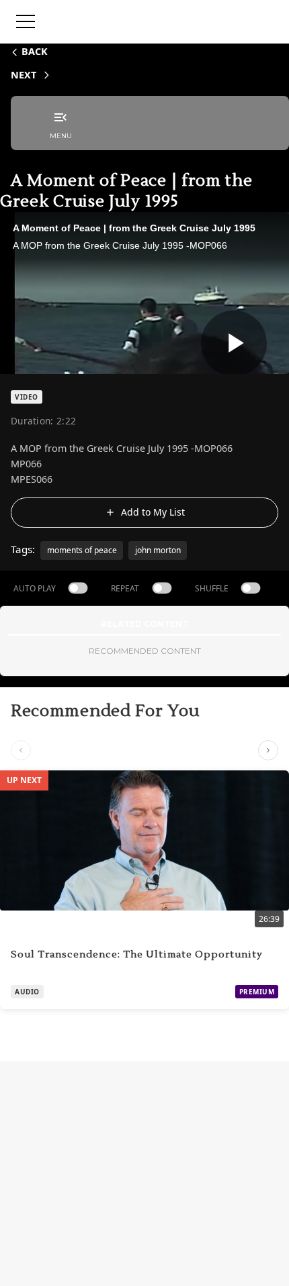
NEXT (23, 74)
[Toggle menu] (25, 21)
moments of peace (82, 550)
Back (35, 51)
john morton (158, 550)
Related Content (144, 624)
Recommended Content (145, 651)
